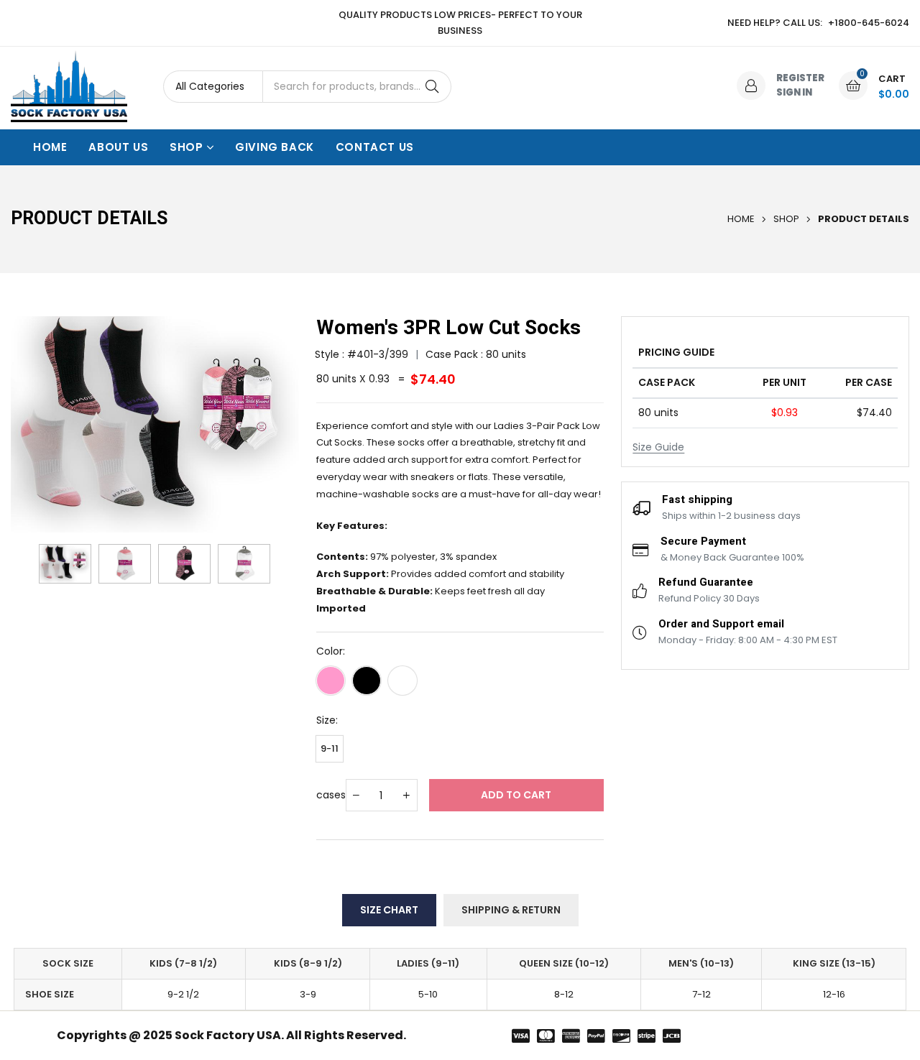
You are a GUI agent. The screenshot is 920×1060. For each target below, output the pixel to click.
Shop (186, 147)
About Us (118, 147)
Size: (327, 720)
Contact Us (375, 147)
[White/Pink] (330, 680)
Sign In (794, 92)
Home (50, 147)
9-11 (330, 748)
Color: (330, 651)
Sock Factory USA (228, 1035)
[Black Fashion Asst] (366, 680)
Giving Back (274, 147)
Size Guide (658, 447)
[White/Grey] (402, 680)
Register (800, 78)
